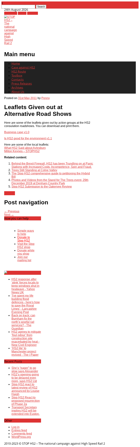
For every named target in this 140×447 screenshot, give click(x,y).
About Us (17, 92)
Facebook (10, 13)
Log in (15, 427)
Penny (45, 98)
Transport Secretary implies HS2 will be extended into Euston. (25, 410)
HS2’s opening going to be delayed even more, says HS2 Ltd (25, 378)
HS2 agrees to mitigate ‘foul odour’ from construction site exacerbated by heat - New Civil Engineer (26, 338)
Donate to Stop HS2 (23, 239)
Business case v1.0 (16, 132)
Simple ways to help (25, 232)
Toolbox (16, 76)
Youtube (32, 13)
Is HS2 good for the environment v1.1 (28, 138)
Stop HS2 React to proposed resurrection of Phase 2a (25, 401)
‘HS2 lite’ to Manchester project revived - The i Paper (24, 351)
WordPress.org (21, 436)
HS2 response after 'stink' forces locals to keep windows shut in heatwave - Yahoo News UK (25, 286)
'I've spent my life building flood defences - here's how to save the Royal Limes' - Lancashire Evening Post (25, 304)
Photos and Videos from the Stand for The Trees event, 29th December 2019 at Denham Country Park (49, 181)
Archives (17, 88)
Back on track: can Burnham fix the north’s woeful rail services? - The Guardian (23, 322)
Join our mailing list (24, 258)
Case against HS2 (23, 67)
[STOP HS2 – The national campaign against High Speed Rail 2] (10, 43)
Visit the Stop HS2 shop (25, 245)
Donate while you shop (25, 252)
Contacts (17, 80)
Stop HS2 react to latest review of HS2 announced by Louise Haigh (25, 389)
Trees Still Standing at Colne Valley (34, 170)
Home (15, 63)
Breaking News (23, 273)
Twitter (22, 13)
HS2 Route (18, 72)
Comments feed (21, 433)
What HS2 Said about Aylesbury (25, 147)
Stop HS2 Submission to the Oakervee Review (41, 186)
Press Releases (21, 84)
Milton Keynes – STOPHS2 (22, 151)
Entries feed (19, 430)
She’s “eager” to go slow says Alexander (24, 369)
